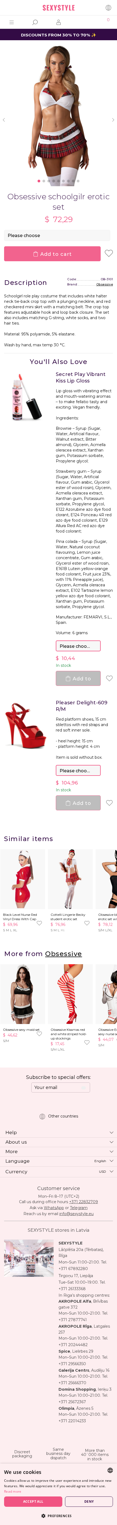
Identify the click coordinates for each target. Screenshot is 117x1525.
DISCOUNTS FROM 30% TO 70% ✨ (58, 35)
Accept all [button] (33, 1501)
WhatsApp (54, 1207)
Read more (12, 1491)
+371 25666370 (72, 1382)
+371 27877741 (73, 1319)
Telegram (79, 1207)
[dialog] (58, 1494)
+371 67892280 (73, 1268)
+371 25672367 (72, 1401)
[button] (58, 1515)
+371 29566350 (72, 1363)
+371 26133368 (72, 1288)
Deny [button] (89, 1501)
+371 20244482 (73, 1344)
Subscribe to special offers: (58, 1077)
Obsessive (104, 284)
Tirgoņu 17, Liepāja (76, 1275)
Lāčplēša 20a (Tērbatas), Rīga (81, 1252)
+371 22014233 (72, 1420)
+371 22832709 (83, 1201)
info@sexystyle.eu (76, 1213)
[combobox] (110, 1470)
